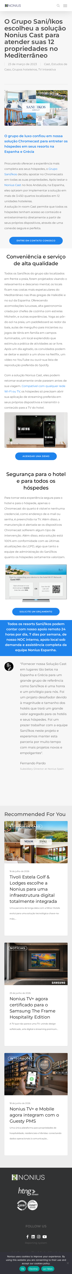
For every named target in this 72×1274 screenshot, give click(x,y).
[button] (65, 5)
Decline (33, 1268)
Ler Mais (48, 1268)
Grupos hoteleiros (24, 69)
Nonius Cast (13, 185)
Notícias (17, 948)
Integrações (21, 1058)
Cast (47, 64)
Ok (22, 1268)
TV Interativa (47, 69)
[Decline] (67, 1263)
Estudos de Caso (25, 826)
